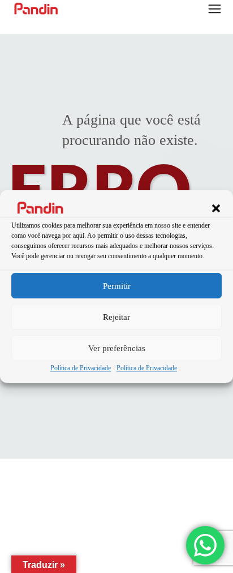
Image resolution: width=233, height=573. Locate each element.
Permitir (117, 285)
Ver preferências (116, 348)
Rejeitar (116, 317)
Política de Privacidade (80, 369)
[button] (216, 208)
